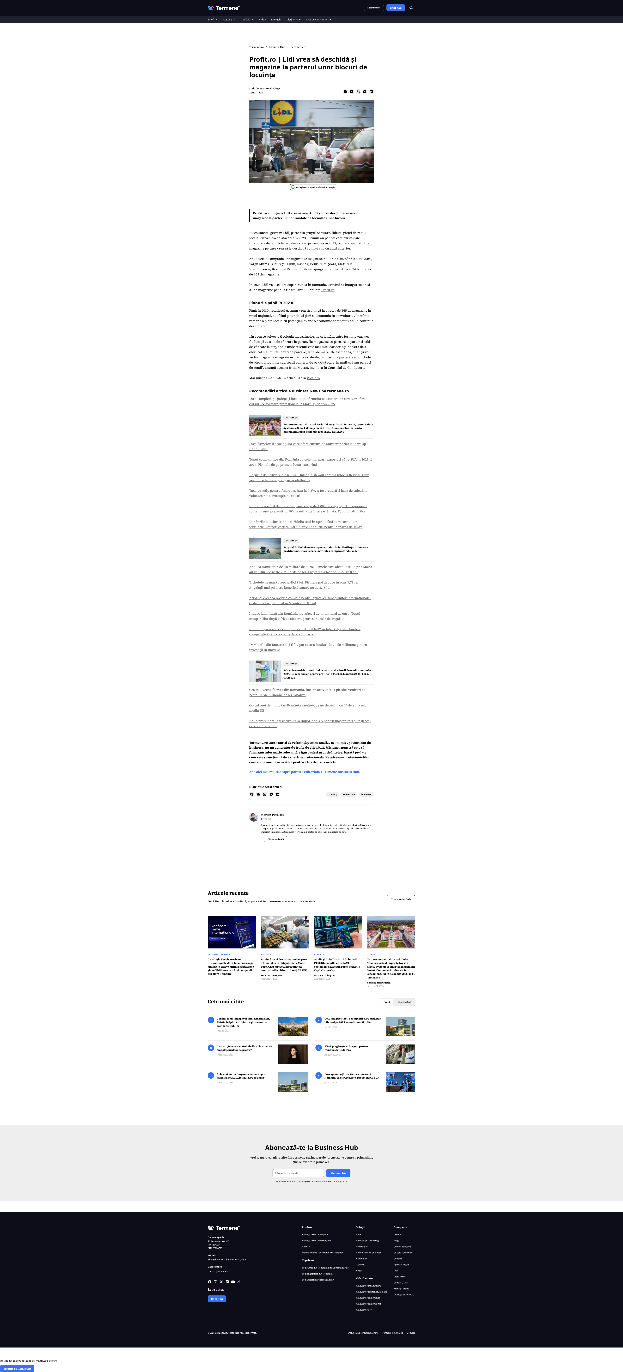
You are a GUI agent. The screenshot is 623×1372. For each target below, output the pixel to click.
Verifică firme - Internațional (317, 1240)
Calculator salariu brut (368, 1303)
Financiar (361, 1258)
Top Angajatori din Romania (317, 1273)
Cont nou (396, 8)
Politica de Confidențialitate (334, 1181)
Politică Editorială (404, 1294)
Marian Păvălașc (270, 88)
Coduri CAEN (401, 1282)
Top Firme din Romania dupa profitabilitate (325, 1267)
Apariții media (401, 1264)
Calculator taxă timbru (368, 1285)
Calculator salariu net (368, 1297)
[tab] (386, 1002)
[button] (212, 19)
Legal (359, 1270)
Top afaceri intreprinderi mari (318, 1279)
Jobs (396, 1270)
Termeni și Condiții (392, 1332)
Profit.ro (327, 290)
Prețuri (397, 1234)
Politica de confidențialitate (363, 1332)
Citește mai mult (276, 839)
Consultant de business (368, 1252)
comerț (333, 794)
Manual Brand (401, 1288)
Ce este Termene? (403, 1252)
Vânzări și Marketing (367, 1240)
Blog (396, 1240)
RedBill (306, 1246)
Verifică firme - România (315, 1234)
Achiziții (361, 1264)
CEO (358, 1234)
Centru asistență (402, 1246)
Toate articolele (401, 899)
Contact (398, 1258)
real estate (349, 794)
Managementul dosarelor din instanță (322, 1252)
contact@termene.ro (218, 1271)
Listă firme (399, 1276)
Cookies (411, 1332)
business (366, 794)
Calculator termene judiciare (371, 1291)
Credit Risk (362, 1246)
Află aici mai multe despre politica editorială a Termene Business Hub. (304, 772)
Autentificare (373, 7)
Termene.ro (258, 742)
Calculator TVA (364, 1309)
